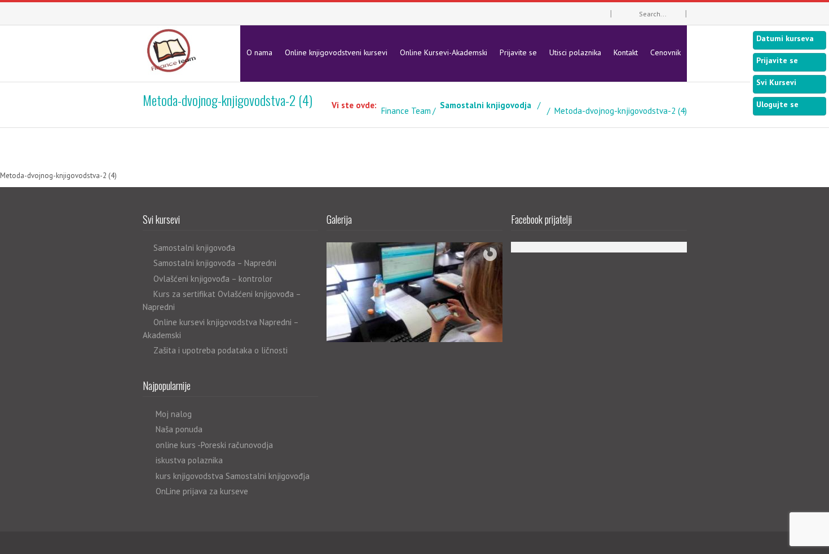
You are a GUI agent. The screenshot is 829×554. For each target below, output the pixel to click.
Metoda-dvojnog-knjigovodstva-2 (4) (58, 175)
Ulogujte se (777, 104)
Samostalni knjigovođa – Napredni (214, 263)
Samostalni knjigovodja (485, 105)
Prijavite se (518, 52)
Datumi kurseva (785, 38)
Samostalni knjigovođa (194, 247)
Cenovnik (665, 52)
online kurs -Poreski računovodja (214, 445)
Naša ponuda (179, 429)
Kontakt (626, 52)
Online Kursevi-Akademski (443, 52)
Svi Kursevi (776, 82)
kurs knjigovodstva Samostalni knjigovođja (233, 476)
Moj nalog (174, 414)
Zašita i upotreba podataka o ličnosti (220, 350)
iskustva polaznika (189, 460)
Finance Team (406, 110)
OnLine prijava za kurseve (202, 491)
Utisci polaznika (575, 52)
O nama (259, 52)
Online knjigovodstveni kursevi (336, 52)
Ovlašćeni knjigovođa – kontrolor (212, 278)
